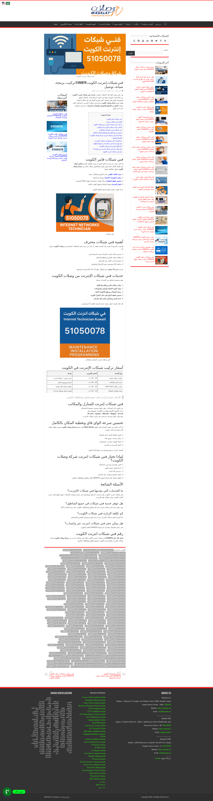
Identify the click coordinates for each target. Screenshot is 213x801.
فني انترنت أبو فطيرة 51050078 (116, 566)
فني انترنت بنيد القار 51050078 (94, 626)
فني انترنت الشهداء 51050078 (96, 588)
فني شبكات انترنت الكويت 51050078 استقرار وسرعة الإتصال (57, 115)
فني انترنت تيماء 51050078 (117, 628)
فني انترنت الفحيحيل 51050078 (76, 601)
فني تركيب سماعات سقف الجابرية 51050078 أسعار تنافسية (145, 129)
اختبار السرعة (116, 184)
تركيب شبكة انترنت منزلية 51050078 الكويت (112, 555)
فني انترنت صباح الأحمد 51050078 (115, 639)
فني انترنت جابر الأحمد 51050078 (96, 628)
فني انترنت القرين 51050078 (116, 609)
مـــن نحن (101, 787)
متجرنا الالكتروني (66, 24)
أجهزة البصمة (91, 24)
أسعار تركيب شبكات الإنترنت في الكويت (109, 127)
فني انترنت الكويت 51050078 (95, 612)
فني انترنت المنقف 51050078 (94, 618)
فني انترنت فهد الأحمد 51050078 (115, 645)
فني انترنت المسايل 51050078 (116, 615)
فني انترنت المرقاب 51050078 (75, 612)
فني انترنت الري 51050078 (96, 580)
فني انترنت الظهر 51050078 (97, 596)
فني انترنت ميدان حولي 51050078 (71, 650)
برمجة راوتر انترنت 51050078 (72, 550)
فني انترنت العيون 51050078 (97, 601)
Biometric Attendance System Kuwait (92, 706)
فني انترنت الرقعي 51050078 (97, 577)
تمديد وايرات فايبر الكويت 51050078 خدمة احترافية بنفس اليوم (107, 561)
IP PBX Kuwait (100, 748)
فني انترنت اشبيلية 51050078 (75, 566)
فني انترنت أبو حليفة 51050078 (71, 563)
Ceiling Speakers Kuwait (96, 720)
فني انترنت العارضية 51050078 (76, 596)
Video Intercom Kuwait (97, 773)
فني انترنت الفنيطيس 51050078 (116, 607)
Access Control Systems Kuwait (93, 697)
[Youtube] (143, 41)
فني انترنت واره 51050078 (57, 653)
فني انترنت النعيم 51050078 (97, 620)
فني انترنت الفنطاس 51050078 (74, 604)
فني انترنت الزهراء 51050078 (76, 580)
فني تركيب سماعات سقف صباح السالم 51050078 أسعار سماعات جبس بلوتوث (143, 149)
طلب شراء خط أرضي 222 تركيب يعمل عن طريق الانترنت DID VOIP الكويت (143, 79)
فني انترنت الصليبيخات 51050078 (115, 593)
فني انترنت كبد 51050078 (56, 645)
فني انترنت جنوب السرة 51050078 (91, 631)
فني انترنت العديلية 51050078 (76, 599)
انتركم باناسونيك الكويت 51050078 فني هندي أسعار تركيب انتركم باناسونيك (108, 675)
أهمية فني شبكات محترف (114, 122)
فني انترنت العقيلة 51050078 (56, 599)
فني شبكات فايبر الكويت (114, 119)
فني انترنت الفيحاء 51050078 (95, 607)
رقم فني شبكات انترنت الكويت (112, 152)
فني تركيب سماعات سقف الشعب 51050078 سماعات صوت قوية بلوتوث (144, 139)
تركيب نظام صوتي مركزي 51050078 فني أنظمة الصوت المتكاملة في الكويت (144, 89)
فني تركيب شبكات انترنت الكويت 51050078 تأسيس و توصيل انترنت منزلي (104, 658)
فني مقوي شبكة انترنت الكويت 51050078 (60, 664)
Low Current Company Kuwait (94, 753)
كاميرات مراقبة (148, 24)
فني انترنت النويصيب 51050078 (57, 620)
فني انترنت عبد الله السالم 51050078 (94, 642)
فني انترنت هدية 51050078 (117, 653)
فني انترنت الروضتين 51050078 (116, 580)
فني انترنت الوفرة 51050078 (77, 623)
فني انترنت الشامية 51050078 (116, 585)
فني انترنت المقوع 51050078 (75, 615)
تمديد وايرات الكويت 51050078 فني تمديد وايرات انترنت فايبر (79, 558)
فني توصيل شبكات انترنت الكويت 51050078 (67, 658)
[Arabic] (8, 3)
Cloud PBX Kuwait (98, 723)
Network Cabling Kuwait (96, 756)
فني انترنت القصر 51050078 (97, 609)
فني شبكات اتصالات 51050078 (116, 661)
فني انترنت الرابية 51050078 (77, 574)
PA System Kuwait (98, 759)
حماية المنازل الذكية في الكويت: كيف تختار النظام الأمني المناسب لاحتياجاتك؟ (143, 199)
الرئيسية (165, 23)
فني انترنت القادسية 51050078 (74, 607)
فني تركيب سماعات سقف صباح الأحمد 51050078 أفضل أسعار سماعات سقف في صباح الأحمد (143, 169)
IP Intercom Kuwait (98, 745)
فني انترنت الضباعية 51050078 (73, 593)
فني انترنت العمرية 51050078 (116, 601)
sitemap (157, 758)
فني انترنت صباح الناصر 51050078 (69, 639)
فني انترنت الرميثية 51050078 (77, 577)
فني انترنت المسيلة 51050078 (95, 615)
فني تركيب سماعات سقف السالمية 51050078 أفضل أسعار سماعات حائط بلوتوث (143, 159)
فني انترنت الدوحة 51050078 (97, 574)
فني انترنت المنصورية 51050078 (115, 618)
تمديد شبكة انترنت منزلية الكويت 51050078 (112, 558)
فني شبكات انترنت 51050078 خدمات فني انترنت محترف (88, 661)
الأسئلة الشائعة (117, 138)
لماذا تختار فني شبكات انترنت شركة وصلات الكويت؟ (106, 135)
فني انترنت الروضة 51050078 (57, 577)
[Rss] (165, 41)
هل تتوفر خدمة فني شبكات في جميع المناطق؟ (107, 143)
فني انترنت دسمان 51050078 (77, 634)
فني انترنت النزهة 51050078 (54, 618)
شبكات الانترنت (105, 24)
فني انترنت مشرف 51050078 (116, 650)
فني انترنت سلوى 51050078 (93, 637)
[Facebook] (161, 41)
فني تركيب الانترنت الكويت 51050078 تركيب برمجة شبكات (66, 656)
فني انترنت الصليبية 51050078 (55, 590)
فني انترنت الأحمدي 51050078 (55, 566)
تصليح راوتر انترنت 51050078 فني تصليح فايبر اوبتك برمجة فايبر (78, 555)
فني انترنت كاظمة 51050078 (75, 645)
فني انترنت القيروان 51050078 (56, 609)
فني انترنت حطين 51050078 (70, 631)
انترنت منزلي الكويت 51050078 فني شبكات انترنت (98, 550)
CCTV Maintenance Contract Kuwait (92, 714)
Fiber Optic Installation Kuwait (94, 731)
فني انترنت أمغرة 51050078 (95, 566)
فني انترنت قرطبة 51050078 (95, 645)
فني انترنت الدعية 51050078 (117, 574)
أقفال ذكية (79, 24)
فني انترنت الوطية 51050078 (97, 623)
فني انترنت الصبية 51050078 (96, 590)
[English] (4, 3)
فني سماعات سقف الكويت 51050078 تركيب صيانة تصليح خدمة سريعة (144, 259)
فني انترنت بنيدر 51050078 (74, 626)
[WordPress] (139, 41)
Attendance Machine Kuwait (95, 700)
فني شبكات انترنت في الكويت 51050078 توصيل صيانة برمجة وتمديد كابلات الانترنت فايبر (100, 664)
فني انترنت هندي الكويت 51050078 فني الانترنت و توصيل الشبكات (87, 653)
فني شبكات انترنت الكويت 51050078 (58, 661)
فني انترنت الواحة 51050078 (117, 623)
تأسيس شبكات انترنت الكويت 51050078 (113, 553)
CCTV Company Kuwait (96, 709)
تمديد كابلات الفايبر (114, 174)
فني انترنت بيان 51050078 (56, 626)
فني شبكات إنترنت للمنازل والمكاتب (110, 130)
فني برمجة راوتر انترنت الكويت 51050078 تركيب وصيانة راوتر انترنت (105, 656)
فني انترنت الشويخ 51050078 (75, 588)
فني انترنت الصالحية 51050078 (55, 588)
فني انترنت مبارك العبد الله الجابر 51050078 (93, 647)
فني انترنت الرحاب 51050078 (57, 574)
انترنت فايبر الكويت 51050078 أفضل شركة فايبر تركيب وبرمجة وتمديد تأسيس (57, 157)
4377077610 (166, 746)
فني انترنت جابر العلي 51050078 (74, 628)
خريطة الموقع (100, 784)
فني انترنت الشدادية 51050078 (95, 585)
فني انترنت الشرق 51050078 (75, 585)
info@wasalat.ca (165, 753)
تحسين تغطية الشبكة (114, 181)
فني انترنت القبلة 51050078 (54, 607)
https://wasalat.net (164, 708)
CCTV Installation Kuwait (96, 711)
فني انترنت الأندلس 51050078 (116, 569)
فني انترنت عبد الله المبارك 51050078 (69, 642)
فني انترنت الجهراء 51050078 (116, 571)
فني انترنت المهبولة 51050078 (74, 618)
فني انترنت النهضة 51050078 (78, 620)
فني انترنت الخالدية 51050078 (96, 571)
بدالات (136, 24)
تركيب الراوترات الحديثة (113, 178)
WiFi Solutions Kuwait (97, 779)
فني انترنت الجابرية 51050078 (77, 569)
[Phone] (7, 791)
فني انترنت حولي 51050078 (117, 634)
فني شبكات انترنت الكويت (113, 90)
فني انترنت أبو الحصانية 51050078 (92, 563)
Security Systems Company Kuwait (92, 762)
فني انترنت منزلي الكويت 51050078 (94, 650)
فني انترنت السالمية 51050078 (95, 582)
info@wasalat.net (165, 712)
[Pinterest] (152, 41)
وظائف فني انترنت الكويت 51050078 (58, 666)
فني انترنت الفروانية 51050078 (95, 604)
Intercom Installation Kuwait (95, 739)
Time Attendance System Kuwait (93, 770)
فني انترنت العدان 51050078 (97, 599)
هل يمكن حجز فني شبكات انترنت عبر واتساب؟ (107, 149)
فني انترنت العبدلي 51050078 (116, 599)
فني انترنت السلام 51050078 (55, 582)
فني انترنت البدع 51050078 (96, 569)
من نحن (158, 24)
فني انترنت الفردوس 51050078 (116, 604)
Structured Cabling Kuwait (96, 767)
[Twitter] (156, 41)
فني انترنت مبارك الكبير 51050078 (68, 647)
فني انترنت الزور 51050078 (57, 580)
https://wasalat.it (165, 729)
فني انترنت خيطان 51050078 (97, 634)
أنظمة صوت (118, 24)
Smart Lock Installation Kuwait (94, 765)
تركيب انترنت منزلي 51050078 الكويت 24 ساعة (85, 553)
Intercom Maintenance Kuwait (94, 742)
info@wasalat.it (165, 732)
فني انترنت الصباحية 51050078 (116, 590)
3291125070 (166, 725)
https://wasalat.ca (164, 749)
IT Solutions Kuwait (98, 750)
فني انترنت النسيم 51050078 (116, 620)
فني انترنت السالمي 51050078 (116, 582)
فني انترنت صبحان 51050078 (116, 642)
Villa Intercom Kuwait (97, 776)
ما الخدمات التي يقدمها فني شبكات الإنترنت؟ (108, 141)
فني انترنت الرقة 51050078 (117, 577)
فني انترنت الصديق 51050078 (75, 590)
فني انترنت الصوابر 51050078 (94, 593)
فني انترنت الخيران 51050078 (76, 571)
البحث (165, 50)
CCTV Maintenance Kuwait (95, 717)
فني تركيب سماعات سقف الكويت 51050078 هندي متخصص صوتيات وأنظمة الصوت (61, 675)
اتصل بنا (102, 782)
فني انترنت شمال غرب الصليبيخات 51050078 (69, 637)
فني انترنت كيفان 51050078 (117, 647)
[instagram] (134, 41)
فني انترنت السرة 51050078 (75, 582)
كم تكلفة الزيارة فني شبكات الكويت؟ (110, 146)
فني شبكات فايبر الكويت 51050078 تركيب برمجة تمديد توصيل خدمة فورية (57, 136)
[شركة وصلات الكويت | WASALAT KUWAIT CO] (106, 10)
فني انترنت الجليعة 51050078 (57, 569)
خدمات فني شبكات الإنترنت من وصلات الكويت (107, 124)
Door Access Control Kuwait (95, 726)
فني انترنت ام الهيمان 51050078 (116, 626)
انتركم (128, 24)
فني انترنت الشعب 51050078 (55, 585)
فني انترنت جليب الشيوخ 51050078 (115, 631)
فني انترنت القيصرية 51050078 (116, 612)
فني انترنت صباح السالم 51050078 (92, 639)
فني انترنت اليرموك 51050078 (57, 623)
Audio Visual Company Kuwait (94, 703)
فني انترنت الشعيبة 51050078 (116, 588)
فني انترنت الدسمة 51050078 (55, 571)
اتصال (56, 24)
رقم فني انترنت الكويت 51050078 (115, 563)
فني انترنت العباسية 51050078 (55, 596)
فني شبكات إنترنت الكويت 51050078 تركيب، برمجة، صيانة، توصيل (143, 109)
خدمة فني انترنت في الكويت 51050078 (75, 561)
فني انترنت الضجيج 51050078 (116, 596)
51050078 (167, 705)
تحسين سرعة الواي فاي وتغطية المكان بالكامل (107, 133)
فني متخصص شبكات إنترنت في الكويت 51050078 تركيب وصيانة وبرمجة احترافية (143, 249)
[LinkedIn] (147, 41)
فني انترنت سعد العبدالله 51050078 (115, 637)
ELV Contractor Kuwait (97, 728)
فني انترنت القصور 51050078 (77, 609)
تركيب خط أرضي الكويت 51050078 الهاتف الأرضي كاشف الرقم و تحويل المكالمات (143, 219)
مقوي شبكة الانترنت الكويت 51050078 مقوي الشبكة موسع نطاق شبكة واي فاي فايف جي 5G (98, 666)
